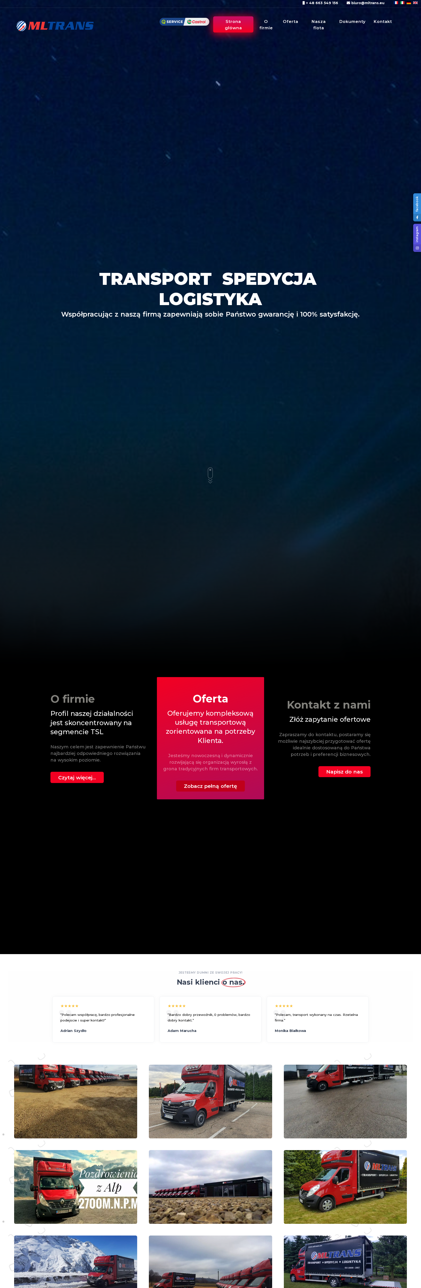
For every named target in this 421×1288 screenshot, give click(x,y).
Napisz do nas (344, 772)
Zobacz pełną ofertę (210, 786)
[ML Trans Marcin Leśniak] (51, 24)
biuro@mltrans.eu (367, 3)
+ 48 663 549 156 (321, 3)
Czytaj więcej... (77, 777)
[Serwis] (184, 24)
